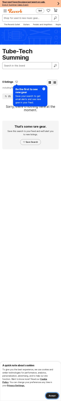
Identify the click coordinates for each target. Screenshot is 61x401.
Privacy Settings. (16, 385)
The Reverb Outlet (12, 24)
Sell (40, 10)
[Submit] (55, 65)
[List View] (54, 82)
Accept (52, 395)
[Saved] (48, 10)
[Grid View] (50, 82)
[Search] (55, 18)
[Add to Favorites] (16, 82)
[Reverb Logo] (15, 11)
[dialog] (30, 381)
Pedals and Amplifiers (42, 24)
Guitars (26, 24)
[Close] (44, 89)
